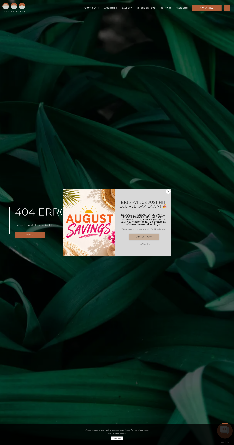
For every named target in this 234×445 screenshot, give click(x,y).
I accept (117, 438)
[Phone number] (227, 8)
